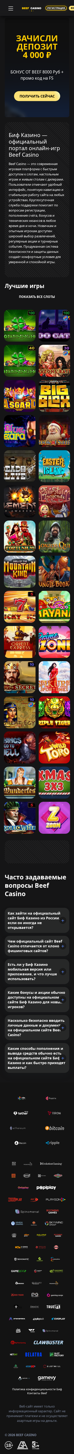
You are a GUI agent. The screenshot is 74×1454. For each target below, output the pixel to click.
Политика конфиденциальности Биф (37, 1389)
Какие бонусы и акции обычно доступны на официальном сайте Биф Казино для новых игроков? (36, 999)
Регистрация (56, 8)
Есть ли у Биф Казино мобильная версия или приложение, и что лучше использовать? (32, 971)
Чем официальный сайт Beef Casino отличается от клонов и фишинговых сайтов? (36, 946)
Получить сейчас (37, 96)
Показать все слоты (37, 297)
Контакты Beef (37, 1393)
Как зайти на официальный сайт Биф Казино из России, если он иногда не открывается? (34, 920)
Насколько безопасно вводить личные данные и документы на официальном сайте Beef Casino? (36, 1027)
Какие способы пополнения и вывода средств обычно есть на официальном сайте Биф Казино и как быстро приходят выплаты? (36, 1058)
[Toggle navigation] (10, 8)
